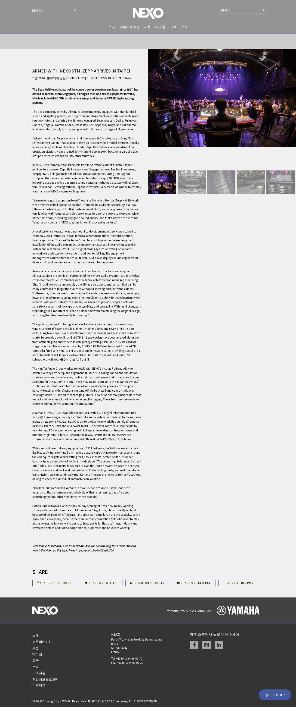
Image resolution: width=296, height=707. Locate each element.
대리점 (160, 27)
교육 (173, 27)
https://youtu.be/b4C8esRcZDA (95, 550)
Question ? (275, 695)
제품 (147, 27)
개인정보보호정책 (45, 679)
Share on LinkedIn (195, 582)
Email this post (242, 582)
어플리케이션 (129, 27)
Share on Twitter (102, 582)
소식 (184, 27)
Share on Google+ (149, 582)
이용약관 (38, 685)
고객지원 (38, 673)
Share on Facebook (55, 582)
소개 (111, 27)
